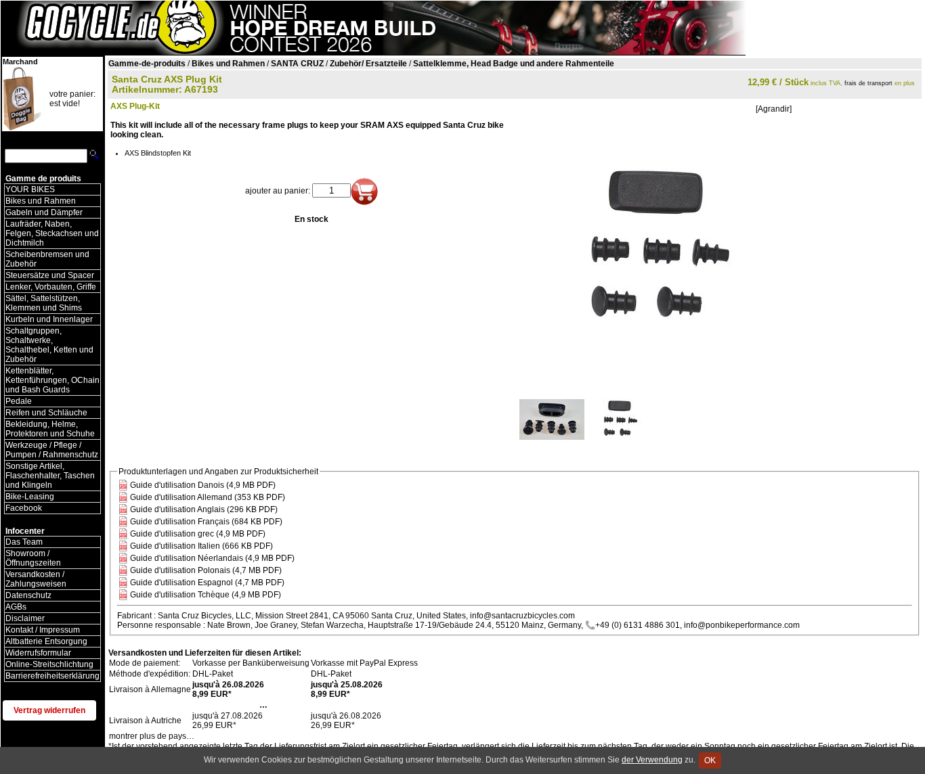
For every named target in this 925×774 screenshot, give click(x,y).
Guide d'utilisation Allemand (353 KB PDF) (207, 497)
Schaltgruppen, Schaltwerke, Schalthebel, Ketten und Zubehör (49, 345)
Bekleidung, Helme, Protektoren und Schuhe (50, 428)
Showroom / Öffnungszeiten (33, 558)
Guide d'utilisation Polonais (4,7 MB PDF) (206, 570)
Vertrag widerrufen (49, 710)
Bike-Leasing (29, 496)
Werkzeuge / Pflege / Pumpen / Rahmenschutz (51, 449)
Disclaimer (25, 618)
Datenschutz (28, 595)
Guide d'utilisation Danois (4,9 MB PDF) (203, 485)
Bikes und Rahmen (40, 201)
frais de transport (868, 83)
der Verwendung (652, 760)
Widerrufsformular (38, 653)
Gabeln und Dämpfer (44, 212)
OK (710, 760)
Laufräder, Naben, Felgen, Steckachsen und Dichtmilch (52, 233)
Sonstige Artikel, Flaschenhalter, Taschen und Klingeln (50, 475)
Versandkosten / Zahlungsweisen (35, 579)
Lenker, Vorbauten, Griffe (50, 287)
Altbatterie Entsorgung (46, 641)
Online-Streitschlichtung (49, 664)
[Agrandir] (774, 109)
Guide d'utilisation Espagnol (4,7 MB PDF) (207, 582)
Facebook (23, 508)
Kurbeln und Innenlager (49, 319)
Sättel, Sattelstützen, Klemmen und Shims (43, 303)
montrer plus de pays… (151, 736)
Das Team (24, 542)
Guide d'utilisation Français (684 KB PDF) (206, 521)
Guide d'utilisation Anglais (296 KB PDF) (204, 509)
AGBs (15, 607)
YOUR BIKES (30, 189)
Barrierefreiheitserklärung (52, 676)
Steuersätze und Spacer (49, 275)
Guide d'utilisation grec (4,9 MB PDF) (197, 534)
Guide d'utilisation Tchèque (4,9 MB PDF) (205, 594)
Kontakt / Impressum (42, 630)
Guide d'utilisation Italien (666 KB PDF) (201, 546)
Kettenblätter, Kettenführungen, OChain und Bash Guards (52, 380)
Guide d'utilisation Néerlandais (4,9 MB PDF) (212, 558)
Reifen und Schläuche (46, 412)
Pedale (18, 401)
